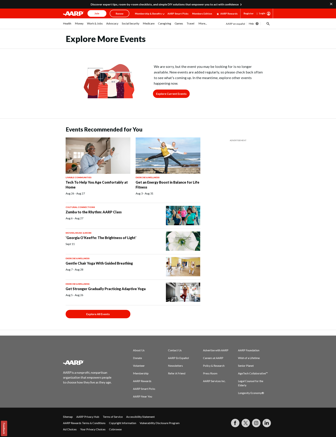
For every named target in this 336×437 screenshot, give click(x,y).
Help (251, 23)
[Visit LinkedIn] (266, 423)
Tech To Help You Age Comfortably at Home (97, 184)
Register (249, 13)
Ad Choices (70, 429)
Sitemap (68, 416)
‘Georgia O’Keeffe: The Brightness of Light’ (101, 238)
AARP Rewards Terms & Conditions (84, 423)
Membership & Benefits (148, 13)
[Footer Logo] (87, 362)
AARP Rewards (229, 13)
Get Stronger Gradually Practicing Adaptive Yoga (106, 289)
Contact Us (175, 350)
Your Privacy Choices (93, 429)
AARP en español (235, 23)
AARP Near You (142, 396)
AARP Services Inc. (214, 381)
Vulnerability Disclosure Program (160, 423)
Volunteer (139, 365)
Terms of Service (113, 416)
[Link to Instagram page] (256, 423)
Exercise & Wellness (147, 177)
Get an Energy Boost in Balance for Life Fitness (167, 184)
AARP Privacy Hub (87, 416)
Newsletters (175, 365)
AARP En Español (178, 358)
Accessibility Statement (140, 416)
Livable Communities (78, 177)
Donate (137, 358)
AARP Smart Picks (177, 13)
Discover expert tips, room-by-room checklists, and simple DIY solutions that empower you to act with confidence (165, 4)
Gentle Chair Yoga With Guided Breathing (99, 263)
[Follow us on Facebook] (235, 423)
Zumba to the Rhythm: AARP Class (94, 212)
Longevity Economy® (251, 393)
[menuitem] (67, 25)
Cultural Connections (80, 207)
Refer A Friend (176, 373)
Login (262, 13)
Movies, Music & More (79, 233)
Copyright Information (122, 423)
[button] (267, 23)
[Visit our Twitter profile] (245, 423)
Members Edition (202, 13)
